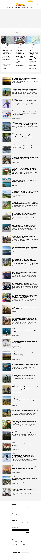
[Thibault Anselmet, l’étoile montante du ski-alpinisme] (6, 103)
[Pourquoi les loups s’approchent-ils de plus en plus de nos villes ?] (6, 343)
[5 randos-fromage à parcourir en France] (6, 435)
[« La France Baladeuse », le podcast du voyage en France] (6, 332)
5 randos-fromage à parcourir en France (23, 433)
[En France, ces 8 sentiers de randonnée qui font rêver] (6, 367)
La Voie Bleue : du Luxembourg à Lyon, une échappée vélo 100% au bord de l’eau (23, 135)
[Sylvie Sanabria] (7, 45)
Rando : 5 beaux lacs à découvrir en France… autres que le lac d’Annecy (24, 181)
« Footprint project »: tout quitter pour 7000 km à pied (25, 411)
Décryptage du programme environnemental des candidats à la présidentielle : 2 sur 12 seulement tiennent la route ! (24, 296)
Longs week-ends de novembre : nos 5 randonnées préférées (22, 353)
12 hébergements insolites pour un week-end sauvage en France (24, 422)
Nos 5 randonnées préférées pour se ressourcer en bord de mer (25, 273)
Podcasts (31, 7)
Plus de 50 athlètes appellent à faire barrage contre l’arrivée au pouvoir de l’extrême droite (24, 284)
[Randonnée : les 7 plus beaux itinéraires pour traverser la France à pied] (6, 81)
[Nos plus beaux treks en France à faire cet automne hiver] (6, 378)
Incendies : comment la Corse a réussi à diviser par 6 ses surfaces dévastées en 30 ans (24, 467)
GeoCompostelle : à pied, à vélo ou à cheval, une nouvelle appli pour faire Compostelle (25, 192)
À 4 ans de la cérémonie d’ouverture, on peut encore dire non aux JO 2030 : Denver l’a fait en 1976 (20, 55)
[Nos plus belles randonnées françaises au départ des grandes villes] (6, 309)
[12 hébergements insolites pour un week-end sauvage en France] (6, 424)
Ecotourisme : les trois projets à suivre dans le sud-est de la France (24, 479)
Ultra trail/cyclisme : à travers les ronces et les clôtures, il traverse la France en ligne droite (33, 55)
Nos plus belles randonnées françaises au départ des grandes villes (25, 308)
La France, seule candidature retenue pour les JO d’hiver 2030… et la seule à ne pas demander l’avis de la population (25, 113)
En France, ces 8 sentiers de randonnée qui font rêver (25, 365)
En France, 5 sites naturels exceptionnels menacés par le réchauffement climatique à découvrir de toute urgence (24, 261)
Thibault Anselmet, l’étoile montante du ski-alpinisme (24, 101)
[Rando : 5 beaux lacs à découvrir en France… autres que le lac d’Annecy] (6, 182)
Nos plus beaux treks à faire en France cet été (24, 398)
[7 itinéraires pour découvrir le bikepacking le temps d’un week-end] (6, 239)
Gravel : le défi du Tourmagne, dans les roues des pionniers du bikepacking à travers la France (25, 90)
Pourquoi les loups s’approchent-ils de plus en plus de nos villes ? (24, 342)
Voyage (15, 7)
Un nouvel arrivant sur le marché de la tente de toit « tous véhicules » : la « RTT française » (25, 124)
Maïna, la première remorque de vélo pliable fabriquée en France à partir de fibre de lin (24, 226)
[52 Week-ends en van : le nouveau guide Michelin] (6, 446)
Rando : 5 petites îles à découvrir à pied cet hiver (25, 146)
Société (19, 7)
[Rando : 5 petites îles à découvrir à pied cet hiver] (6, 148)
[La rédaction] (20, 45)
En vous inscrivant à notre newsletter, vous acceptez (20, 532)
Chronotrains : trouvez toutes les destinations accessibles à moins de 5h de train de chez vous (25, 203)
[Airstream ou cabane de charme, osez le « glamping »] (6, 492)
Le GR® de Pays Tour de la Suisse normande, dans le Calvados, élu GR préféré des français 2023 (24, 169)
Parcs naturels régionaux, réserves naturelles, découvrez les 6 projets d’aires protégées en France (24, 249)
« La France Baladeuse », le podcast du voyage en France (25, 330)
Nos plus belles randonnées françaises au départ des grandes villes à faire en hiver (25, 158)
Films (28, 7)
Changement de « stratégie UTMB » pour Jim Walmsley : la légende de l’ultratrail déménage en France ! (24, 319)
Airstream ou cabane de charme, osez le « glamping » (23, 490)
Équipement (24, 7)
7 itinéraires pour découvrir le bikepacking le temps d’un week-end (24, 237)
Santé (12, 7)
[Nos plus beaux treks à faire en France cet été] (6, 400)
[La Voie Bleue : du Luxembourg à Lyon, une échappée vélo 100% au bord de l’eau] (6, 137)
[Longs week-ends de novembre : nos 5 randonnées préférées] (6, 355)
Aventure (8, 7)
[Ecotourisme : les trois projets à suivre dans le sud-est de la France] (6, 480)
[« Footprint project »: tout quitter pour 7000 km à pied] (6, 413)
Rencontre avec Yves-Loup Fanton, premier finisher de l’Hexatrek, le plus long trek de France (24, 215)
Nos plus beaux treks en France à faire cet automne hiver (23, 376)
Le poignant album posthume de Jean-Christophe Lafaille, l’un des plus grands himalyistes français (23, 456)
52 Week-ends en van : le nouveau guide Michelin (23, 444)
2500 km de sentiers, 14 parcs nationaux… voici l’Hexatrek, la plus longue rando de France (25, 387)
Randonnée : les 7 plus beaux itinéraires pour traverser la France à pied (24, 79)
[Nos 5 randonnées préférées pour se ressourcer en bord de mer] (6, 275)
